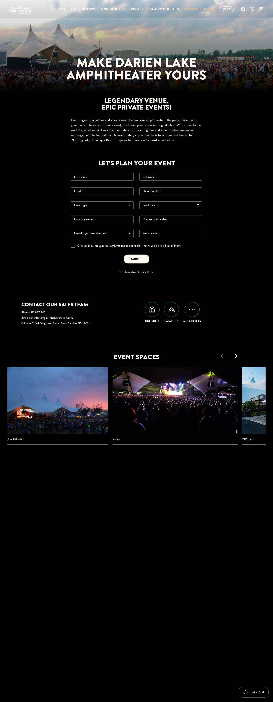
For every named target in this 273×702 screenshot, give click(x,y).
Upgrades (110, 9)
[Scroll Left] (221, 355)
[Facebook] (243, 9)
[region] (136, 405)
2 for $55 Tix (64, 9)
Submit (136, 259)
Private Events (199, 9)
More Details (192, 321)
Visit (135, 9)
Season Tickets (164, 9)
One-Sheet (152, 321)
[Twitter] (252, 9)
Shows (88, 9)
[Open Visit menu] (142, 9)
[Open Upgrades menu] (123, 9)
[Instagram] (261, 9)
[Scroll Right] (236, 355)
